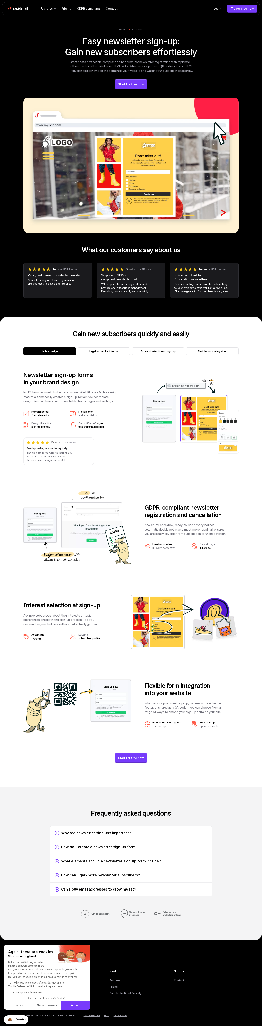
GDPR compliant (88, 8)
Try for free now (242, 8)
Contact (112, 8)
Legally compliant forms (104, 351)
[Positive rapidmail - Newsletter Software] (18, 9)
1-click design (50, 351)
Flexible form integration (212, 351)
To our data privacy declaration (25, 992)
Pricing (66, 8)
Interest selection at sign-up (158, 351)
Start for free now (131, 84)
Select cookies (47, 1005)
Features (137, 29)
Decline (18, 1005)
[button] (16, 1019)
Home (122, 29)
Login (217, 8)
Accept (76, 1005)
